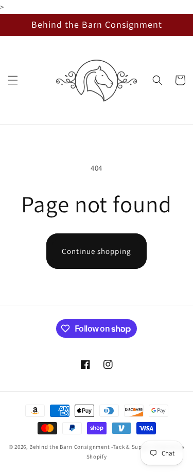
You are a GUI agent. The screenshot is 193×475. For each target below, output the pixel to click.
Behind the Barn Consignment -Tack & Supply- (90, 446)
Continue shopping (96, 251)
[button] (13, 80)
